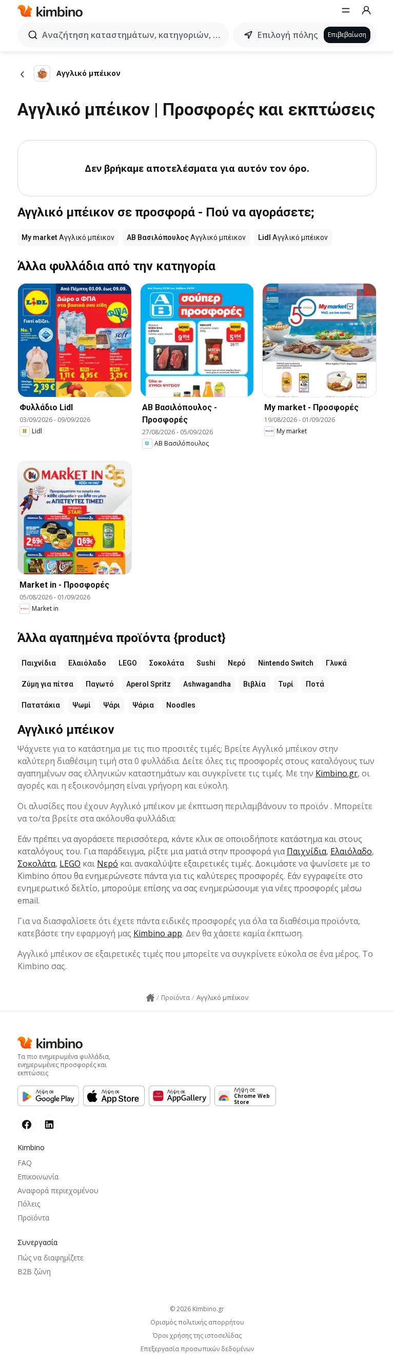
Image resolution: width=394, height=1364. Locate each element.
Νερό (237, 663)
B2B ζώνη (34, 1271)
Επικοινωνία (37, 1176)
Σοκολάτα (166, 663)
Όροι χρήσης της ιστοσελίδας (197, 1336)
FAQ (24, 1163)
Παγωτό (100, 684)
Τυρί (285, 684)
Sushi (205, 663)
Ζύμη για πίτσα (47, 684)
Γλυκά (336, 663)
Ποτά (315, 684)
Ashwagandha (207, 684)
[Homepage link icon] (150, 998)
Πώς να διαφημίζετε (50, 1257)
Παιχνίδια (39, 663)
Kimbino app (157, 933)
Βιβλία (254, 684)
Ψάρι (111, 705)
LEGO (128, 663)
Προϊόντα (33, 1217)
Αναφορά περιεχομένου (57, 1190)
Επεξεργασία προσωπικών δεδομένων (197, 1349)
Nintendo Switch (285, 663)
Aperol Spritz (148, 684)
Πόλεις (28, 1204)
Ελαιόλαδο (87, 663)
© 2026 (197, 1309)
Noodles (180, 705)
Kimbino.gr (337, 773)
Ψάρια (143, 705)
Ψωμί (81, 705)
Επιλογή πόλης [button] (288, 35)
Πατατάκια (41, 705)
